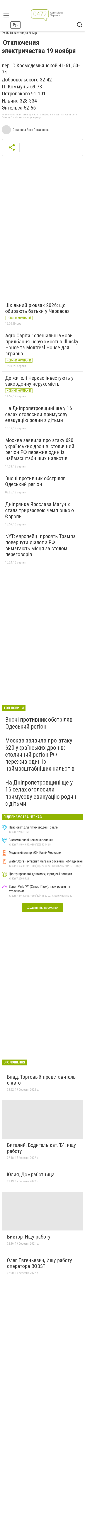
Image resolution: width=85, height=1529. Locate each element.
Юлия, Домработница (30, 1174)
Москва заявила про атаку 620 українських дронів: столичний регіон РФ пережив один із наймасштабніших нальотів (39, 449)
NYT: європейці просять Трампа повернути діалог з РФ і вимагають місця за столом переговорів (40, 545)
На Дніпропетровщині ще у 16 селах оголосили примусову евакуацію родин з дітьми (38, 414)
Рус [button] (15, 25)
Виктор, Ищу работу (28, 1237)
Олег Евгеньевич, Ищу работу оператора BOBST (39, 1263)
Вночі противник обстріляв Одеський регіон (35, 481)
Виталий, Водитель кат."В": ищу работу (41, 1148)
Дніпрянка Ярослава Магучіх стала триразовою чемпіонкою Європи (39, 510)
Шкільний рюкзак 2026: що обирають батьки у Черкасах (37, 308)
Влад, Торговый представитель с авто (41, 1080)
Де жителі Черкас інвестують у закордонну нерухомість (39, 381)
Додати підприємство (42, 907)
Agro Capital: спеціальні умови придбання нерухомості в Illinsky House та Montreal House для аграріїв (41, 344)
